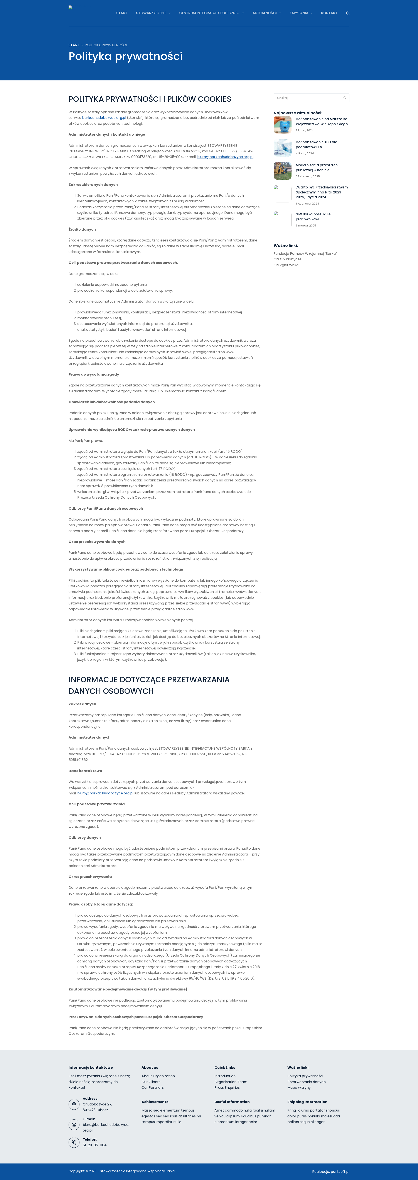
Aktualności (265, 12)
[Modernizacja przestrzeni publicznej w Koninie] (283, 171)
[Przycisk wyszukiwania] (345, 97)
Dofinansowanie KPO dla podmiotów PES (316, 144)
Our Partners (153, 1087)
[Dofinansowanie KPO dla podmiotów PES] (283, 148)
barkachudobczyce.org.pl (104, 117)
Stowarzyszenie (151, 12)
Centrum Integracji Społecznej (209, 12)
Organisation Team (230, 1081)
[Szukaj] (347, 13)
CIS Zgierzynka (286, 265)
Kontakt (329, 12)
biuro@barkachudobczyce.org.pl (225, 156)
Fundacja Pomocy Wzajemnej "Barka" (305, 253)
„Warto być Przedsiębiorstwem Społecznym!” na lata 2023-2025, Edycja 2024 (322, 192)
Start (121, 12)
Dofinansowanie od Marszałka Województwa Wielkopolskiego (322, 121)
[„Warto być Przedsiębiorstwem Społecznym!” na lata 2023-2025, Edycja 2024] (283, 194)
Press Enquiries (227, 1087)
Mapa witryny (299, 1087)
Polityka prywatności (305, 1075)
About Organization (158, 1075)
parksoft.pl (340, 1171)
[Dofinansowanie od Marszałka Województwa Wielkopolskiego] (283, 125)
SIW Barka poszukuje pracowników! (313, 216)
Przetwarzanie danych (306, 1081)
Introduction (225, 1075)
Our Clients (151, 1081)
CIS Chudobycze (288, 259)
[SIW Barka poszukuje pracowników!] (283, 220)
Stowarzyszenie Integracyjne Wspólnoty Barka (137, 1171)
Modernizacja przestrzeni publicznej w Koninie (317, 167)
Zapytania (299, 12)
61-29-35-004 (95, 1145)
